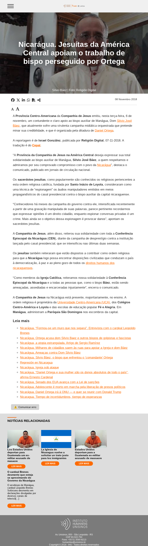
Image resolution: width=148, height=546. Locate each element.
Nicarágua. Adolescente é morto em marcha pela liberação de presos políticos (72, 387)
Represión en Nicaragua (36, 362)
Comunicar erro (25, 407)
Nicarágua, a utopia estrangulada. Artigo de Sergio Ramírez (60, 343)
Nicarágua (104, 165)
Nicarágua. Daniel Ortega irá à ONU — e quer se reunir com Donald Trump (70, 392)
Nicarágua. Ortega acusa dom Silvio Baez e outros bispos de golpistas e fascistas (75, 338)
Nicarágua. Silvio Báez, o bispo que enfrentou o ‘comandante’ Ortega (66, 357)
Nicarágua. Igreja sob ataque (39, 367)
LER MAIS (16, 466)
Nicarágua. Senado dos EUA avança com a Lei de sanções (59, 382)
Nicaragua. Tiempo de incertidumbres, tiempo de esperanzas (61, 397)
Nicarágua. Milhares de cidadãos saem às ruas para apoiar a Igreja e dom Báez (74, 348)
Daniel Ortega (104, 130)
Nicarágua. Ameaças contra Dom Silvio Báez (50, 352)
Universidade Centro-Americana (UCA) (83, 302)
